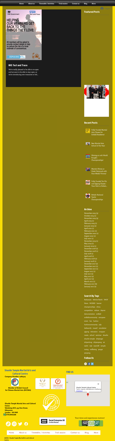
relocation (94, 332)
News (86, 303)
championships (89, 307)
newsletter (102, 328)
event (86, 321)
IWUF (106, 300)
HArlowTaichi (98, 300)
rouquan (102, 332)
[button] (46, 3)
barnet (99, 303)
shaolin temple (89, 339)
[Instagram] (14, 423)
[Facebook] (26, 423)
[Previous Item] (88, 92)
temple (103, 346)
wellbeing (93, 349)
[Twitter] (20, 423)
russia (86, 335)
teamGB (96, 346)
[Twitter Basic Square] (92, 364)
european (102, 317)
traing (86, 349)
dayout (103, 310)
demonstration (89, 314)
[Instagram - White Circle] (85, 364)
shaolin (105, 335)
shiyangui (99, 339)
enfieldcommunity (90, 317)
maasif (95, 328)
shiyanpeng (97, 342)
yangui (100, 349)
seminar (99, 335)
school (92, 335)
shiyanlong (88, 342)
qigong (86, 332)
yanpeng (87, 353)
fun (91, 321)
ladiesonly (87, 328)
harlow (95, 321)
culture (96, 310)
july (100, 324)
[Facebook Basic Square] (89, 364)
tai (104, 342)
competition (88, 310)
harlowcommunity (90, 324)
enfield (98, 314)
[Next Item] (105, 92)
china (98, 307)
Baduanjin (88, 300)
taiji (91, 346)
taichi (86, 346)
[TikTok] (8, 423)
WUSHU (92, 303)
